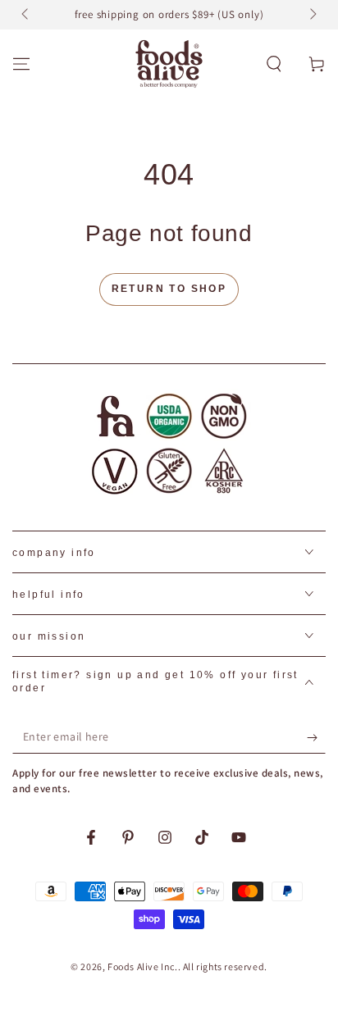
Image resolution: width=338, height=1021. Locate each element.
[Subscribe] (316, 737)
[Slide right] (312, 15)
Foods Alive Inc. (142, 966)
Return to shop (169, 288)
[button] (274, 64)
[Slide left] (26, 15)
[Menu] (21, 64)
